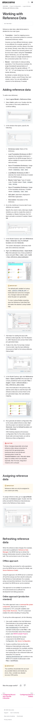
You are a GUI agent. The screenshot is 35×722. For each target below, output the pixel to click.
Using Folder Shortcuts (10, 611)
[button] (19, 116)
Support (6, 712)
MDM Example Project (20, 634)
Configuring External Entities (26, 695)
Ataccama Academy (9, 716)
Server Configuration (24, 641)
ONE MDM (5, 6)
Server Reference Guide (10, 570)
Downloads (20, 716)
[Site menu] (32, 2)
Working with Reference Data (10, 8)
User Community (14, 712)
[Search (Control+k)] (29, 2)
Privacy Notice (8, 719)
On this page (8, 23)
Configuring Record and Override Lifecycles (9, 696)
